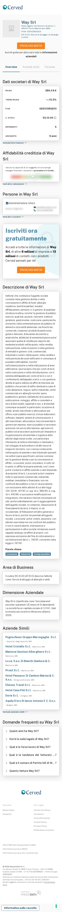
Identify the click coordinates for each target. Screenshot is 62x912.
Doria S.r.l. (12, 695)
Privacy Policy (40, 826)
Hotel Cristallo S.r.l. (18, 646)
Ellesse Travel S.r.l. (18, 685)
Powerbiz (7, 814)
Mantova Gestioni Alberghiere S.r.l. (28, 651)
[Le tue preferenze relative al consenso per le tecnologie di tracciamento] (56, 906)
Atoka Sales (8, 810)
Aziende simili (30, 67)
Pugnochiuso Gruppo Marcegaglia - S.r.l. (30, 637)
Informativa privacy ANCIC (15, 849)
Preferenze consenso (44, 830)
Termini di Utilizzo (42, 810)
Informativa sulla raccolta (20, 908)
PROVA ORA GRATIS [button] (31, 45)
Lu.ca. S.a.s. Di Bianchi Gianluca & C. (28, 661)
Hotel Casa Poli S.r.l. (18, 690)
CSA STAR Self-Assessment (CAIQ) (19, 845)
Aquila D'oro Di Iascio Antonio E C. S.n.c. (30, 700)
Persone (50, 67)
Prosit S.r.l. (12, 670)
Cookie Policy (40, 822)
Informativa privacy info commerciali (20, 853)
